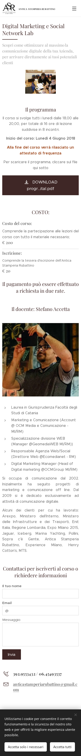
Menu (74, 8)
